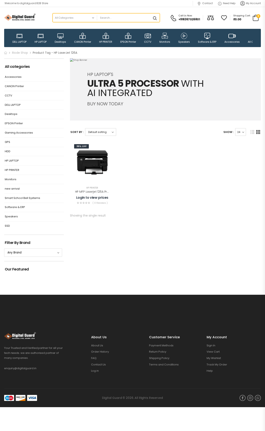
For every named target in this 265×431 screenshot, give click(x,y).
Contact (207, 3)
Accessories (232, 42)
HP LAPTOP (41, 42)
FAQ (93, 358)
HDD (7, 151)
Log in (95, 371)
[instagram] (250, 398)
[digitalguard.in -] (20, 17)
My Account (253, 3)
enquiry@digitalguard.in (20, 368)
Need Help (229, 3)
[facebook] (243, 398)
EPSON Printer (128, 42)
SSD (7, 226)
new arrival (12, 189)
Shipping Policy (159, 358)
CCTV (147, 42)
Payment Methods (161, 345)
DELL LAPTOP (19, 42)
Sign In (211, 345)
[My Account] (242, 3)
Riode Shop (20, 53)
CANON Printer (82, 42)
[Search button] (155, 17)
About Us (97, 345)
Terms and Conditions (164, 364)
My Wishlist (214, 358)
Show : (228, 132)
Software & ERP (207, 42)
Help (210, 371)
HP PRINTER (105, 42)
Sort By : (76, 132)
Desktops (60, 42)
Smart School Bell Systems (22, 198)
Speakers (184, 42)
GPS (7, 142)
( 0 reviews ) (100, 203)
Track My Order (217, 364)
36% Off (81, 146)
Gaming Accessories (19, 133)
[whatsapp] (258, 398)
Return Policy (157, 351)
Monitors (164, 42)
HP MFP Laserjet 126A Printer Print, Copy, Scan (106, 192)
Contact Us (98, 364)
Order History (100, 351)
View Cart (213, 351)
